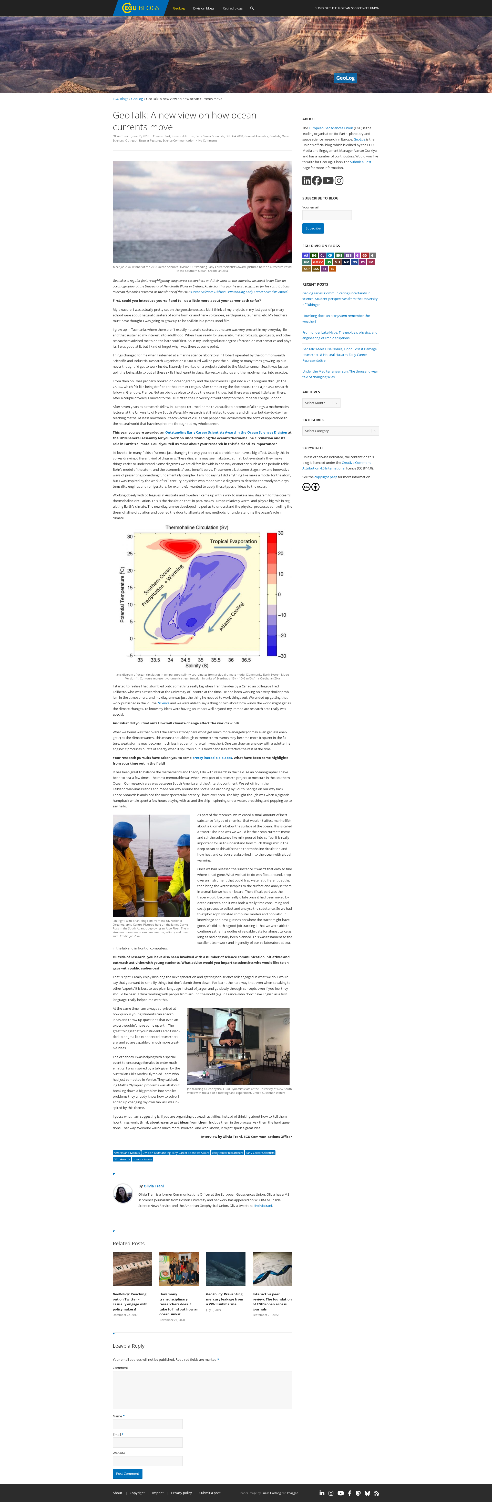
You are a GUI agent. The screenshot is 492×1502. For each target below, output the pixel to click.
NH (337, 262)
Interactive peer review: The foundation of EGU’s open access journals (272, 1301)
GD (364, 255)
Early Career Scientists (210, 136)
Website (119, 1453)
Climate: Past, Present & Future (173, 136)
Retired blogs (233, 8)
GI (372, 255)
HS (328, 262)
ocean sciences (142, 1159)
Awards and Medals (127, 1153)
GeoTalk (275, 136)
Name (117, 1416)
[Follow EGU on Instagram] (331, 1493)
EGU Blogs (120, 98)
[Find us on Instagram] (339, 181)
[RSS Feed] (376, 1493)
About (117, 1492)
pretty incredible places (212, 757)
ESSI (349, 255)
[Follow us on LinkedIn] (306, 181)
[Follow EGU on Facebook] (350, 1493)
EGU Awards (122, 1159)
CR (330, 255)
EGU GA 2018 (234, 136)
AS (306, 255)
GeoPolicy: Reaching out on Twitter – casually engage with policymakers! (130, 1301)
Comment (120, 1367)
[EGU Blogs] (141, 15)
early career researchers (227, 1153)
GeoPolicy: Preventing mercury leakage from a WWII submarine (224, 1299)
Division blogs (203, 8)
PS (363, 262)
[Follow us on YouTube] (328, 181)
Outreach (131, 140)
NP (346, 262)
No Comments (207, 140)
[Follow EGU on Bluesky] (367, 1493)
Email (117, 1434)
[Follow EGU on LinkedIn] (322, 1493)
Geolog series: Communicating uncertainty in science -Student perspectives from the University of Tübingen (340, 299)
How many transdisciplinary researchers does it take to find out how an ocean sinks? (179, 1304)
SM (370, 262)
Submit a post (210, 1492)
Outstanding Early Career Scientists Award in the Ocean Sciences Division (226, 432)
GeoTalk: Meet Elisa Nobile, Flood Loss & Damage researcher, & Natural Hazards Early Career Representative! (339, 355)
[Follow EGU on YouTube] (340, 1493)
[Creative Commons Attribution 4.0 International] (306, 489)
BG (314, 255)
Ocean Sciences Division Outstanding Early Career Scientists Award (239, 291)
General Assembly (256, 136)
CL (322, 255)
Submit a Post (360, 161)
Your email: (310, 207)
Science (163, 703)
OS (355, 262)
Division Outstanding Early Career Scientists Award (175, 1153)
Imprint (158, 1492)
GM (306, 262)
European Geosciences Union (357, 8)
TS (332, 268)
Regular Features (150, 140)
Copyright (137, 1492)
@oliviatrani (263, 1205)
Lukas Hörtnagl (272, 1493)
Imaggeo (292, 1493)
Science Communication (178, 140)
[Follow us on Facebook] (317, 181)
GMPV (318, 262)
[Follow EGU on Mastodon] (358, 1493)
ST (324, 268)
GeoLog (179, 8)
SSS (316, 268)
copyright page (325, 477)
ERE (339, 255)
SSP (307, 268)
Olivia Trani (120, 136)
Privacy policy (181, 1492)
